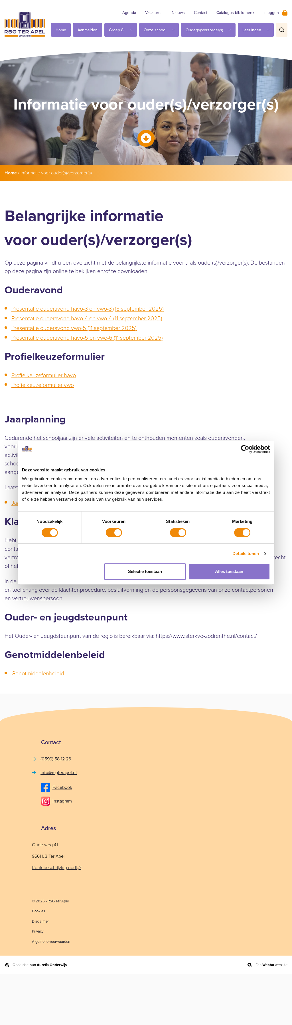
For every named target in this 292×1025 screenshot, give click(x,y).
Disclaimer (40, 921)
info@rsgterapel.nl (58, 772)
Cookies (38, 911)
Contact (200, 13)
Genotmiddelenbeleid (37, 673)
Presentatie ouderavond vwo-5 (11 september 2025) (74, 328)
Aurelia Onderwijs (52, 965)
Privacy (37, 931)
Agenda (129, 13)
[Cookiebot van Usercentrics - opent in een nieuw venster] (245, 449)
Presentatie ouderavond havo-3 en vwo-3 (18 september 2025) (87, 308)
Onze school (155, 30)
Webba (268, 965)
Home (61, 30)
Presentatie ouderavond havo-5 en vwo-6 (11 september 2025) (87, 337)
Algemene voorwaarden (51, 941)
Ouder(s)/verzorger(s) (204, 30)
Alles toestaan (229, 571)
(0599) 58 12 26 (55, 759)
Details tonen (245, 553)
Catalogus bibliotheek (235, 13)
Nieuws (178, 13)
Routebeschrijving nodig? (56, 867)
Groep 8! (116, 30)
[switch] (114, 532)
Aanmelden (88, 30)
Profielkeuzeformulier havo (43, 375)
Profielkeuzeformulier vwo (42, 385)
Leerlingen (251, 30)
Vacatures (154, 13)
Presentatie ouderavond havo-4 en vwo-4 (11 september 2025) (86, 318)
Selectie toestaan (145, 571)
